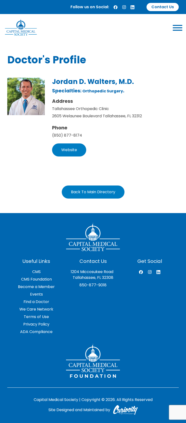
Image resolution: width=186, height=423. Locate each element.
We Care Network (36, 309)
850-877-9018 (93, 285)
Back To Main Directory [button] (93, 192)
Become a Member (36, 286)
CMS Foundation (36, 279)
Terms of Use (36, 316)
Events (36, 294)
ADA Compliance (36, 331)
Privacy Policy (36, 324)
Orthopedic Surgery (102, 91)
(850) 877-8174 (67, 135)
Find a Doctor (36, 301)
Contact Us (162, 7)
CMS (36, 272)
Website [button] (69, 150)
